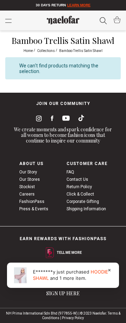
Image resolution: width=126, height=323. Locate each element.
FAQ (70, 172)
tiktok (79, 119)
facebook (50, 119)
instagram (37, 119)
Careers (27, 194)
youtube (64, 120)
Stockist (27, 186)
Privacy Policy (73, 318)
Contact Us (77, 179)
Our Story (28, 172)
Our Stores (29, 179)
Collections (46, 51)
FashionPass (31, 201)
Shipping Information (86, 208)
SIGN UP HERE (63, 293)
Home (28, 51)
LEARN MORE (79, 5)
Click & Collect (80, 194)
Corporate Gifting (82, 201)
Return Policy (79, 186)
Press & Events (33, 208)
